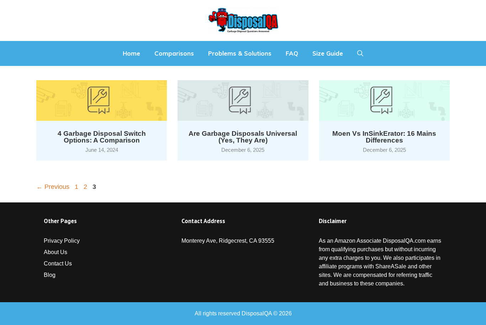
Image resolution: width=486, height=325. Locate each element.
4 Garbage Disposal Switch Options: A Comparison (102, 137)
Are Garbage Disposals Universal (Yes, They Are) (243, 137)
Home (131, 53)
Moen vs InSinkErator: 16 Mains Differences (384, 137)
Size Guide (327, 53)
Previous (52, 186)
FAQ (292, 53)
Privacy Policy (62, 241)
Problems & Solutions (239, 53)
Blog (50, 275)
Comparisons (174, 53)
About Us (55, 252)
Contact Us (58, 263)
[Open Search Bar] (360, 53)
